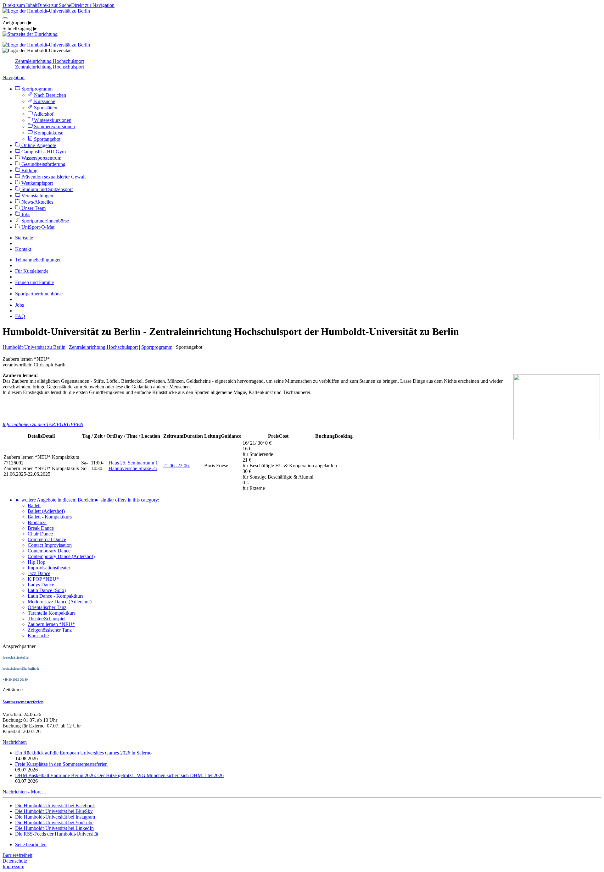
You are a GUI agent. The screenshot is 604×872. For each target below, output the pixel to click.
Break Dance (41, 528)
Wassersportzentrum (40, 158)
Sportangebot (46, 139)
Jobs (25, 214)
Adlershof (43, 114)
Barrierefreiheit (17, 855)
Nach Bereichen (49, 95)
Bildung (28, 170)
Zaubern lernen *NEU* (51, 624)
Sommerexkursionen (54, 126)
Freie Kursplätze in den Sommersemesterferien (61, 764)
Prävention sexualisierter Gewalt (53, 176)
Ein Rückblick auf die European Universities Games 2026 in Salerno (83, 752)
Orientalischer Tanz (47, 607)
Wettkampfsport (36, 183)
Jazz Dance (39, 573)
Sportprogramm (36, 88)
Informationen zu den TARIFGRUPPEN (43, 424)
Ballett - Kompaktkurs (50, 516)
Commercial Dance (47, 539)
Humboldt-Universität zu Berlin (34, 347)
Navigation (14, 77)
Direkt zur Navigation (93, 5)
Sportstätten (45, 107)
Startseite (24, 237)
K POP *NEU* (43, 579)
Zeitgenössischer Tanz (50, 630)
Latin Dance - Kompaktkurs (55, 596)
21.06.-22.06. (176, 465)
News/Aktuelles (36, 202)
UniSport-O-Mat (37, 227)
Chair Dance (40, 533)
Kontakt (23, 249)
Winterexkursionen (52, 120)
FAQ (20, 316)
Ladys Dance (41, 584)
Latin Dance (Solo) (47, 590)
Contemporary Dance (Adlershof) (61, 556)
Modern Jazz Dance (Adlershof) (60, 601)
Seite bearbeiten (31, 844)
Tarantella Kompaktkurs (52, 613)
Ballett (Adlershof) (46, 511)
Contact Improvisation (50, 545)
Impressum (13, 866)
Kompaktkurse (48, 132)
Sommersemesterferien (23, 701)
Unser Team (33, 208)
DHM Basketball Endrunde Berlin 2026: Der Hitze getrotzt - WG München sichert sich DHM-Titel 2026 (119, 775)
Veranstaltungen (36, 195)
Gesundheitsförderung (42, 164)
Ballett (34, 505)
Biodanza (37, 522)
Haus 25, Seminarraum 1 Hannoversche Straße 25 (133, 465)
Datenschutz (15, 861)
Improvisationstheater (49, 567)
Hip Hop (36, 562)
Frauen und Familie (34, 282)
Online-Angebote (38, 145)
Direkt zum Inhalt (20, 5)
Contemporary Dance (49, 550)
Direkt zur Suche (54, 5)
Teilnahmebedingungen (38, 259)
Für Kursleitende (31, 271)
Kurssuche (44, 101)
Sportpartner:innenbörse (44, 220)
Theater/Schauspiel (46, 618)
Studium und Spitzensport (46, 189)
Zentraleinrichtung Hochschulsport (49, 61)
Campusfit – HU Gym (43, 151)
